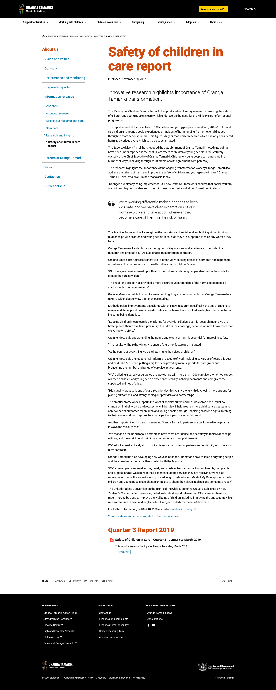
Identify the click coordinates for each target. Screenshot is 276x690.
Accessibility (139, 677)
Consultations (155, 618)
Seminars (52, 128)
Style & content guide (119, 677)
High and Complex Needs (62, 631)
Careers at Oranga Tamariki (63, 158)
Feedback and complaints (113, 618)
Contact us (52, 177)
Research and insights (81, 36)
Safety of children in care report (64, 143)
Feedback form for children (114, 625)
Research (63, 36)
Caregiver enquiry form (112, 631)
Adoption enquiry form (111, 637)
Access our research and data (65, 120)
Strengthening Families (61, 619)
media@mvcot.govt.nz (185, 509)
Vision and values (56, 59)
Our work (50, 68)
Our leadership (54, 186)
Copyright (101, 677)
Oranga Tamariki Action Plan (63, 613)
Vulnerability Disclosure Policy (78, 677)
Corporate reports (57, 87)
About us (52, 36)
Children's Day (56, 637)
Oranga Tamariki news (159, 612)
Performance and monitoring (64, 78)
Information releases (59, 97)
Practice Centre (56, 625)
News (48, 167)
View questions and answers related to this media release (144, 516)
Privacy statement (51, 677)
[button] (37, 22)
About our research (58, 113)
